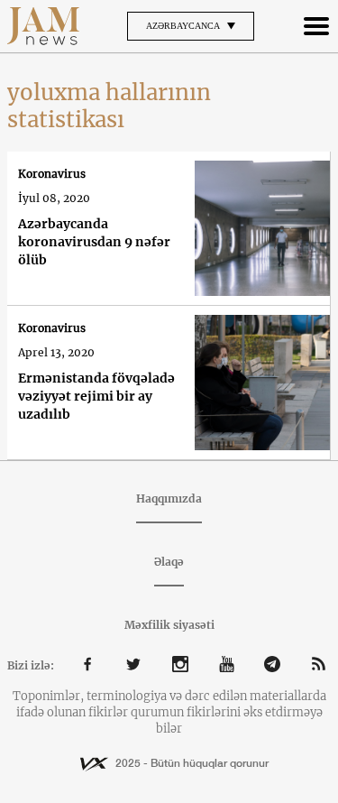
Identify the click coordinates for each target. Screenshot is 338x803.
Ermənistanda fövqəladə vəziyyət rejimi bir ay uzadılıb (96, 396)
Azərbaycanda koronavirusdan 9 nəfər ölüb (94, 242)
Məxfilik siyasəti (169, 625)
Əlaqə (169, 561)
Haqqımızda (169, 498)
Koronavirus (52, 173)
